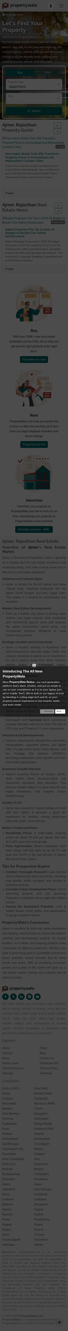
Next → (60, 711)
